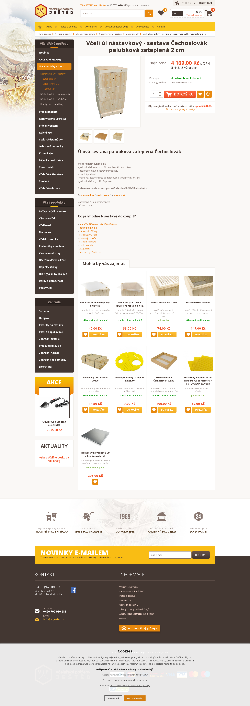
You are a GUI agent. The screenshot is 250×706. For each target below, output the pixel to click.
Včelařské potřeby (54, 44)
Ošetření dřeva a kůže (52, 260)
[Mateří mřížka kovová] (198, 286)
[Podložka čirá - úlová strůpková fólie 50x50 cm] (129, 286)
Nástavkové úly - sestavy (53, 73)
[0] (161, 13)
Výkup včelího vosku (128, 586)
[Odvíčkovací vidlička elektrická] (54, 402)
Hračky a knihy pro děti (53, 274)
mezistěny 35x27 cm (90, 252)
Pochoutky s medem (51, 246)
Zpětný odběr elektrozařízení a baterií (136, 613)
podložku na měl (88, 227)
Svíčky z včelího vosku (52, 211)
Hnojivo (44, 318)
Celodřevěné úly (51, 83)
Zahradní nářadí (49, 352)
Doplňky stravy (48, 267)
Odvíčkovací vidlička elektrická (54, 423)
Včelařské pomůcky (51, 139)
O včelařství (91, 26)
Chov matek (46, 167)
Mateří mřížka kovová (198, 302)
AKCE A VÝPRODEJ (50, 59)
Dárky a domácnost (51, 281)
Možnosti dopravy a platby (180, 109)
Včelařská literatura (51, 174)
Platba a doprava (68, 26)
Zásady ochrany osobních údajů (134, 609)
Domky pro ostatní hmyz (52, 104)
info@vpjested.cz (53, 618)
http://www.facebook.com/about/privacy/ (130, 685)
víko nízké (119, 195)
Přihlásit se (188, 3)
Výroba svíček (47, 218)
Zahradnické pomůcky (52, 359)
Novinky (44, 52)
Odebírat (201, 555)
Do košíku (184, 94)
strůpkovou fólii (88, 234)
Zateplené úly (49, 78)
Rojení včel (45, 132)
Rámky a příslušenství (52, 118)
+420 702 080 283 (54, 610)
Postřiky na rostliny (51, 325)
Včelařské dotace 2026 (116, 26)
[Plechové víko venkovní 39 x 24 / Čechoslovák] (95, 436)
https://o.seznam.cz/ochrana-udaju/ (129, 680)
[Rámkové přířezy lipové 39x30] (95, 361)
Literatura (45, 366)
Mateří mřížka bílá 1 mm (164, 302)
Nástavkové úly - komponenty (55, 93)
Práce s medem (48, 111)
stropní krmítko (87, 241)
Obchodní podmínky (128, 604)
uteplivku (84, 248)
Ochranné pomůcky (51, 146)
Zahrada (54, 302)
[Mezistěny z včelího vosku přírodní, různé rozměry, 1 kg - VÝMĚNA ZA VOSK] (198, 361)
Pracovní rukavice (50, 346)
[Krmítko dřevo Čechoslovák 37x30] (164, 361)
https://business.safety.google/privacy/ (129, 674)
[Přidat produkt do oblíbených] (200, 94)
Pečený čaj (45, 287)
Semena (44, 311)
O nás (49, 26)
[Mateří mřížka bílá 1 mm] (164, 286)
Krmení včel (46, 153)
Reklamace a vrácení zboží (131, 591)
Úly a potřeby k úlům (51, 66)
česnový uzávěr (87, 238)
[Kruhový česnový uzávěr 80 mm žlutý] (129, 361)
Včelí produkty (54, 202)
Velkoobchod (142, 26)
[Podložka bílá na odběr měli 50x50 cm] (95, 286)
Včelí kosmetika (48, 239)
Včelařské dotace (49, 188)
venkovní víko (86, 245)
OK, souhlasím (134, 698)
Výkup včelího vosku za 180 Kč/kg (54, 459)
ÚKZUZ (122, 618)
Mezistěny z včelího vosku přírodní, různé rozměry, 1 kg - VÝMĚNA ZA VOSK (198, 380)
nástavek (103, 195)
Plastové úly (49, 88)
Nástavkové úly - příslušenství (55, 99)
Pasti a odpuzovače (51, 332)
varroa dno (87, 195)
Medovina (45, 232)
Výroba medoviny (49, 253)
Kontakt (161, 26)
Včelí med (45, 225)
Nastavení (113, 698)
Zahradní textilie (49, 339)
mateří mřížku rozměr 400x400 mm (98, 224)
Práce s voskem (48, 125)
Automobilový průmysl (142, 628)
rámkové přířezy (88, 231)
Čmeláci (44, 181)
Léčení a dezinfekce (51, 160)
